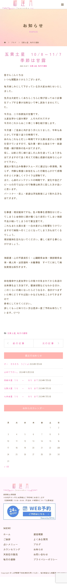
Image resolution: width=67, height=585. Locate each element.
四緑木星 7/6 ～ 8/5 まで (21, 380)
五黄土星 (33, 66)
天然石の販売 (10, 554)
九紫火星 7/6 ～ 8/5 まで (21, 388)
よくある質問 (41, 539)
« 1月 (6, 466)
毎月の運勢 (42, 66)
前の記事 (19, 343)
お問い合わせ (41, 554)
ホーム (7, 534)
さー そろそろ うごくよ (16, 364)
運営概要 (38, 534)
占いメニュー (10, 544)
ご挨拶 (7, 539)
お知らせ (38, 549)
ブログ (37, 544)
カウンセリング (11, 549)
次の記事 (48, 343)
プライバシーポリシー (46, 559)
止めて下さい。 (11, 372)
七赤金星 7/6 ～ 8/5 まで (21, 396)
